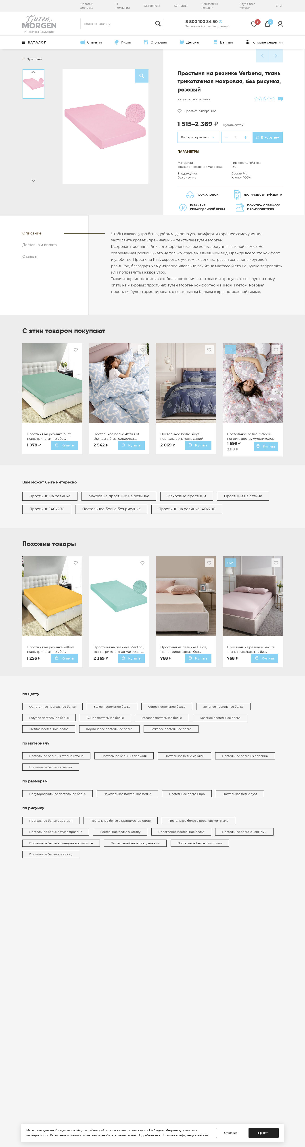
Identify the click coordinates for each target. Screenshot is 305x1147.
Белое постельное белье (112, 706)
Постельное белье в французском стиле (120, 820)
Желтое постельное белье (48, 729)
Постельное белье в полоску (50, 854)
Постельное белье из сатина (50, 767)
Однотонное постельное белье (52, 706)
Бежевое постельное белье (171, 729)
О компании (123, 5)
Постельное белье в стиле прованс (55, 832)
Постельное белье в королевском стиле (198, 820)
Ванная (226, 42)
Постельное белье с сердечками (135, 843)
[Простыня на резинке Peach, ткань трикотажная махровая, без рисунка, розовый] (262, 55)
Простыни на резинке (50, 496)
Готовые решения (267, 42)
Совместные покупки (210, 5)
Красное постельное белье (220, 718)
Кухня (126, 42)
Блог (279, 5)
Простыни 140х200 (46, 509)
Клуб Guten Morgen (247, 5)
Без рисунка (201, 99)
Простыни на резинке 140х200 (186, 509)
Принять (263, 1133)
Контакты (180, 5)
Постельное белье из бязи (184, 756)
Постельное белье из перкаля (124, 756)
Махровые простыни (186, 496)
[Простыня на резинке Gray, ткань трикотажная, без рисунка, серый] (276, 55)
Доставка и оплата (39, 245)
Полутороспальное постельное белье (57, 794)
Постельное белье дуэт (240, 794)
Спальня (94, 42)
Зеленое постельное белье (223, 706)
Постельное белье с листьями (200, 843)
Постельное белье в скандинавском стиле (61, 843)
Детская (193, 42)
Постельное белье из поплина (245, 756)
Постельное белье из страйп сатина (56, 756)
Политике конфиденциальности (184, 1135)
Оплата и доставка (86, 5)
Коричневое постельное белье (109, 729)
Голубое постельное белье (49, 718)
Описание (32, 233)
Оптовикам (152, 5)
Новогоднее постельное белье (181, 832)
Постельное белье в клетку (120, 832)
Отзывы (29, 256)
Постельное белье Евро (187, 794)
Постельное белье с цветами (51, 820)
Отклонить (231, 1133)
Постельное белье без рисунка (111, 509)
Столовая (158, 42)
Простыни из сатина (243, 496)
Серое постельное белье (166, 706)
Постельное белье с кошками (244, 832)
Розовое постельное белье (162, 718)
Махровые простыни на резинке (118, 496)
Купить (67, 445)
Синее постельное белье (105, 718)
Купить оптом (233, 125)
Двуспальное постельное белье (127, 794)
